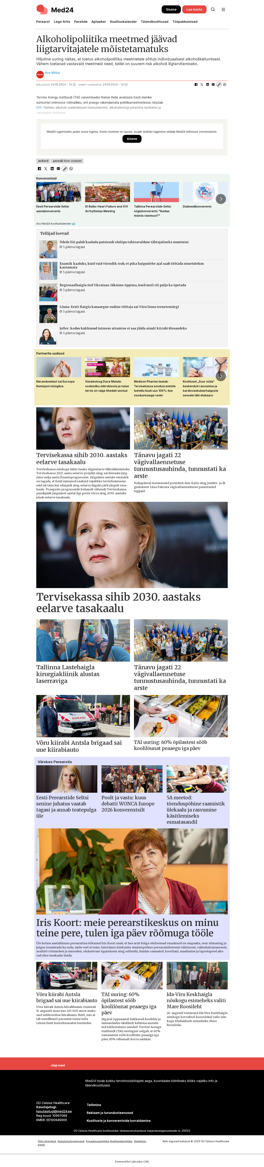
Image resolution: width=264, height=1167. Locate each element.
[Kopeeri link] (219, 84)
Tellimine (94, 1105)
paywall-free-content (67, 160)
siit (73, 223)
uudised (43, 160)
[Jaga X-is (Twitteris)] (201, 84)
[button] (43, 199)
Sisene (171, 9)
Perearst (43, 21)
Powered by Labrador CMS (132, 1161)
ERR (39, 107)
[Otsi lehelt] (213, 9)
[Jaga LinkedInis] (207, 84)
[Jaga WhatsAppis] (224, 84)
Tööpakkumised (185, 21)
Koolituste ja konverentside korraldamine (119, 1121)
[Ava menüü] (223, 9)
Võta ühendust (47, 1141)
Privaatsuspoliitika (97, 1141)
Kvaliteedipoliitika (121, 1141)
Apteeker (98, 21)
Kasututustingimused (71, 1141)
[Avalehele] (99, 9)
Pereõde (80, 21)
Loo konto (194, 9)
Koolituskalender (123, 21)
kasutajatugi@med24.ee (54, 1111)
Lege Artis (62, 21)
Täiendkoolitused (154, 21)
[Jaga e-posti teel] (213, 84)
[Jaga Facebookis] (196, 84)
